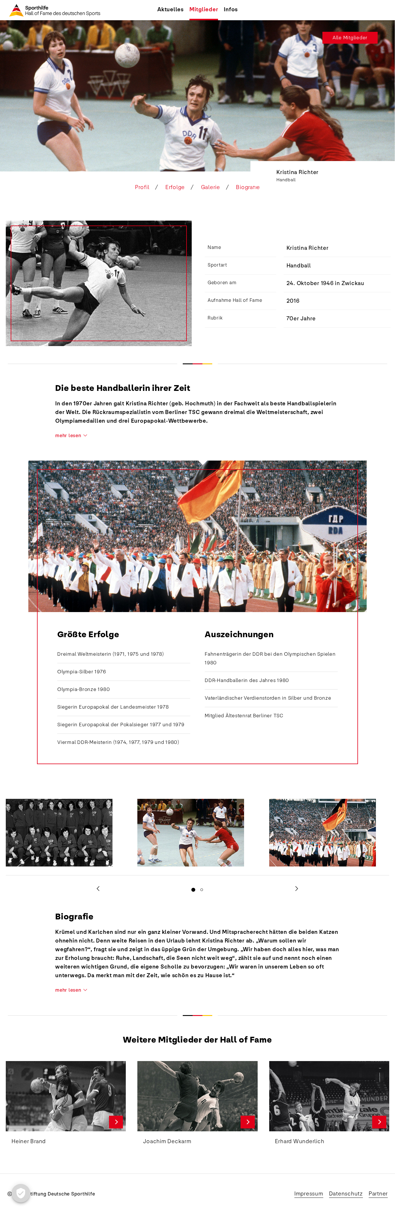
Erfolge (175, 187)
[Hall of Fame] (52, 10)
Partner (378, 1194)
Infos (231, 9)
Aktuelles (170, 9)
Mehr (116, 1122)
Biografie (248, 187)
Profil (142, 187)
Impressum (308, 1194)
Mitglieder (203, 9)
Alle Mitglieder (350, 37)
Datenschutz (346, 1194)
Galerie (210, 187)
